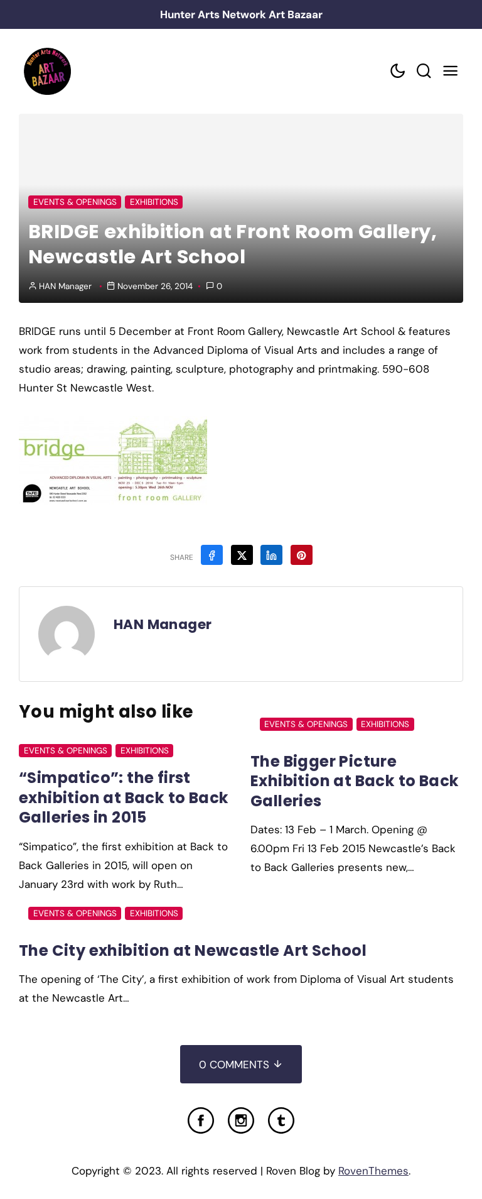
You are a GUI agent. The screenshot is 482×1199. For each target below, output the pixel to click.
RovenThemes (373, 1171)
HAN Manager (65, 286)
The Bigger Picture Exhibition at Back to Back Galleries (354, 781)
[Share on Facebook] (212, 555)
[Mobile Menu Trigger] (450, 71)
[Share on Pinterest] (302, 555)
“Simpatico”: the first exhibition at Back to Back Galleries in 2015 (123, 797)
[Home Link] (47, 71)
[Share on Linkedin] (271, 555)
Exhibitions (154, 202)
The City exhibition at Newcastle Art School (193, 950)
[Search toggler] (423, 71)
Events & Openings (75, 202)
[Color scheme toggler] (397, 71)
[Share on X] (242, 555)
